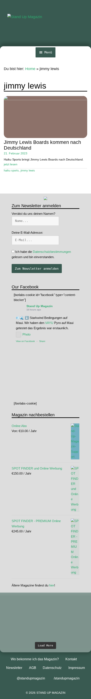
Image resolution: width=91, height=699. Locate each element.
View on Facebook (25, 341)
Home (30, 69)
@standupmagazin (31, 678)
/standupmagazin (67, 678)
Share (42, 341)
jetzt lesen (10, 164)
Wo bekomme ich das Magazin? (35, 659)
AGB (32, 668)
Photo (26, 334)
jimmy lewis (28, 170)
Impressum (76, 668)
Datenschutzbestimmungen (52, 251)
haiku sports (11, 170)
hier (51, 585)
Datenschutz (52, 668)
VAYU (49, 323)
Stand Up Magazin (39, 306)
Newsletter (14, 668)
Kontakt (71, 659)
